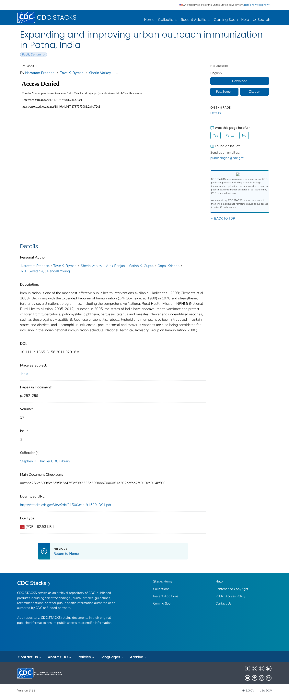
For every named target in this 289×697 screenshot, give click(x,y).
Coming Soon (226, 19)
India (24, 373)
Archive (136, 657)
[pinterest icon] (254, 678)
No (244, 135)
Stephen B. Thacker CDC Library (45, 461)
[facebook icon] (247, 668)
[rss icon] (269, 678)
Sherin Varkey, (100, 72)
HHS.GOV (248, 690)
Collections (167, 19)
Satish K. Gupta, (141, 265)
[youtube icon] (247, 678)
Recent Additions (195, 19)
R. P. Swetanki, (32, 271)
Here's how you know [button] (256, 4)
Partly (230, 135)
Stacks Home (162, 581)
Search (264, 19)
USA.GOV (266, 690)
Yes (215, 135)
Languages (110, 657)
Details (215, 113)
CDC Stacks (31, 583)
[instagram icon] (262, 668)
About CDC (58, 657)
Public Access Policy (230, 596)
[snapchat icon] (262, 678)
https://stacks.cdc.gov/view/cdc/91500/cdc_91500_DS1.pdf (65, 504)
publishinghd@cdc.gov (227, 158)
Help (245, 19)
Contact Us (223, 603)
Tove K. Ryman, (72, 72)
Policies (84, 657)
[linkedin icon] (269, 668)
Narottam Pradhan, (40, 72)
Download (239, 81)
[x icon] (254, 668)
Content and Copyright (231, 589)
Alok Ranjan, (116, 265)
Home (149, 19)
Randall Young (58, 271)
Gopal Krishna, (168, 265)
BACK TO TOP (224, 218)
